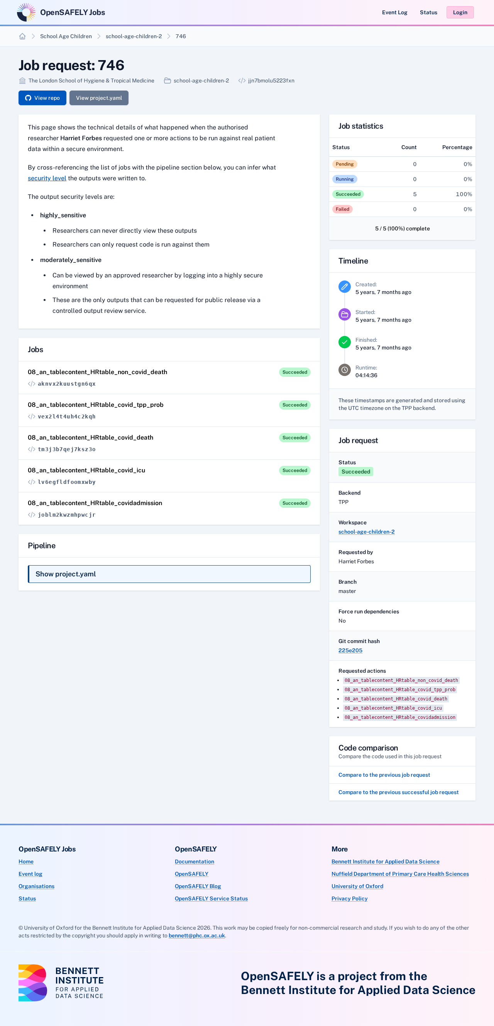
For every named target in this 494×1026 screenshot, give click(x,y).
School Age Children (66, 36)
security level (47, 178)
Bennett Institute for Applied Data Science (386, 861)
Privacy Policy (350, 898)
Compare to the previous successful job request (398, 792)
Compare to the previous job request (384, 775)
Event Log (395, 12)
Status (428, 12)
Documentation (194, 861)
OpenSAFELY (191, 874)
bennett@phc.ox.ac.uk (197, 935)
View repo (47, 98)
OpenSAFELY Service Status (211, 898)
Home (26, 861)
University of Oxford (357, 886)
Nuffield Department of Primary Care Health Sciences (400, 874)
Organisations (36, 886)
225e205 (350, 650)
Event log (30, 874)
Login (460, 12)
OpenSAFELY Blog (198, 886)
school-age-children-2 (134, 36)
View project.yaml (99, 98)
